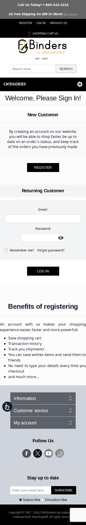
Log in (41, 23)
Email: (43, 209)
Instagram (59, 453)
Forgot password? (50, 250)
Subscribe (31, 499)
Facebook (26, 453)
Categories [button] (14, 84)
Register (25, 23)
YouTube (48, 453)
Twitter (37, 453)
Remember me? (22, 250)
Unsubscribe (56, 499)
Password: (43, 228)
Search (65, 69)
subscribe (64, 490)
